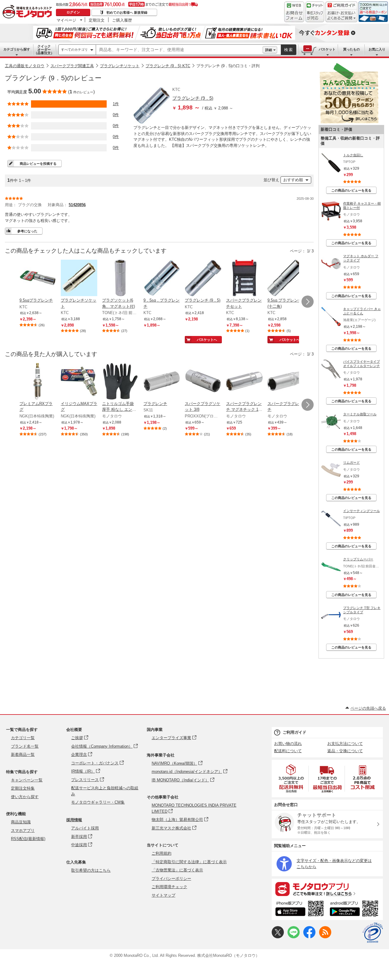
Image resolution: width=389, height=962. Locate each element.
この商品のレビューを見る (351, 190)
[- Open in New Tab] (291, 778)
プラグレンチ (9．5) (192, 98)
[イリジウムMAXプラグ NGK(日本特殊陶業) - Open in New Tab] (79, 382)
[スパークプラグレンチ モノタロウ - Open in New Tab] (285, 382)
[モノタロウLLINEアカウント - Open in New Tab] (293, 937)
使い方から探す (25, 796)
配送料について (288, 751)
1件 (116, 104)
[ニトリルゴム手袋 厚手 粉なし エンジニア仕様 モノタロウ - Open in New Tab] (120, 382)
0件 (116, 114)
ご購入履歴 (122, 20)
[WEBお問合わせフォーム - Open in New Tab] (294, 12)
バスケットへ (207, 339)
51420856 (77, 204)
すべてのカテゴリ (74, 49)
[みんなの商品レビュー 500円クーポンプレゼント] (348, 122)
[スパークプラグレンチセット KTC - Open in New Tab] (244, 278)
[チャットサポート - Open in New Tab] (314, 12)
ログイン (73, 12)
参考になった (27, 231)
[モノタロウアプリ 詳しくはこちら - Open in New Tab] (327, 889)
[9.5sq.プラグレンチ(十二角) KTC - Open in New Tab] (285, 278)
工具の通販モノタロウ (24, 66)
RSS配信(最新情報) (28, 838)
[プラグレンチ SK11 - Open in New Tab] (161, 382)
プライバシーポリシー (171, 878)
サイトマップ (163, 895)
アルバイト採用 (85, 828)
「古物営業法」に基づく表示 (177, 870)
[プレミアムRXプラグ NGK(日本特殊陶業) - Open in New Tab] (37, 382)
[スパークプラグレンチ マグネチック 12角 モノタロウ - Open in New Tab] (244, 382)
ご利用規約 (161, 853)
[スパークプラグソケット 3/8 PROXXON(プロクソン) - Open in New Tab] (203, 382)
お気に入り (377, 49)
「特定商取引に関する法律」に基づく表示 (189, 862)
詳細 (268, 50)
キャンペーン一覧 (27, 780)
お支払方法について (345, 743)
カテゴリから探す (16, 49)
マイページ (66, 20)
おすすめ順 (293, 180)
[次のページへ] (307, 302)
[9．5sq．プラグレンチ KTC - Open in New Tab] (161, 278)
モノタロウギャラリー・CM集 (98, 802)
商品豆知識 (21, 822)
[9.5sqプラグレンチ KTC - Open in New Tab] (37, 278)
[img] (28, 12)
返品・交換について (345, 751)
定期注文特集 (23, 788)
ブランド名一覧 (25, 746)
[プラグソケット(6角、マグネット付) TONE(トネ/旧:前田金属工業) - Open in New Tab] (120, 278)
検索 (288, 49)
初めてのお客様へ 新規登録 (126, 12)
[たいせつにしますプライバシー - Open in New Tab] (372, 932)
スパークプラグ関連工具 (72, 66)
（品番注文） (44, 49)
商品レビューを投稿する (38, 163)
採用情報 (74, 820)
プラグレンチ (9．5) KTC (168, 66)
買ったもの (351, 49)
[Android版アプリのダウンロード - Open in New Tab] (355, 909)
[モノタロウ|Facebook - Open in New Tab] (309, 937)
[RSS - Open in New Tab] (325, 937)
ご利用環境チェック (169, 886)
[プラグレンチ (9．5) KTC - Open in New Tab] (203, 278)
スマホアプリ (23, 830)
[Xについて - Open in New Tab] (278, 937)
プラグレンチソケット (119, 66)
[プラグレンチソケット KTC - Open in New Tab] (79, 278)
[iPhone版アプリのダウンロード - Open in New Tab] (299, 909)
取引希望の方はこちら (91, 870)
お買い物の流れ (288, 743)
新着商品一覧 (23, 754)
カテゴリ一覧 (23, 737)
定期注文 (97, 20)
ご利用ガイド (294, 732)
